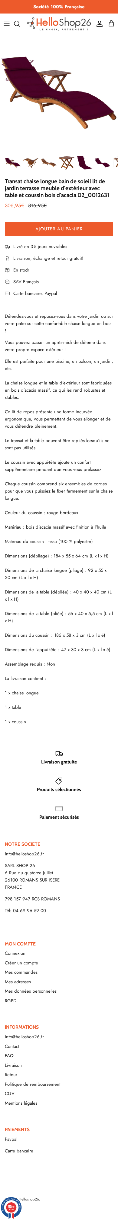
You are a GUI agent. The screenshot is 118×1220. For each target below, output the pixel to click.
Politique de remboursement (33, 1084)
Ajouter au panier (59, 229)
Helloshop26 (29, 1199)
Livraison (13, 1065)
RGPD (10, 1000)
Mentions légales (21, 1103)
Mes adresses (18, 982)
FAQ (9, 1055)
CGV (10, 1093)
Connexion (15, 953)
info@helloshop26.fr (24, 854)
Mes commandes (21, 972)
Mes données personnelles (31, 991)
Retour (11, 1074)
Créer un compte (21, 963)
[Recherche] (20, 23)
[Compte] (98, 23)
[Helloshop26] (59, 24)
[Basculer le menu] (6, 23)
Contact (12, 1046)
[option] (59, 92)
